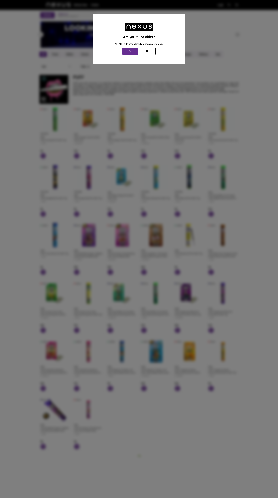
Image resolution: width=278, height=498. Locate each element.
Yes (130, 51)
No (147, 51)
